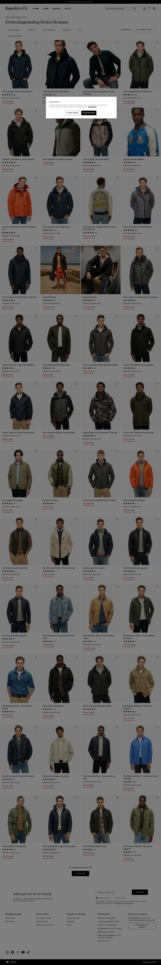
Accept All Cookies (88, 113)
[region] (81, 107)
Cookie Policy (92, 107)
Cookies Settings (72, 113)
